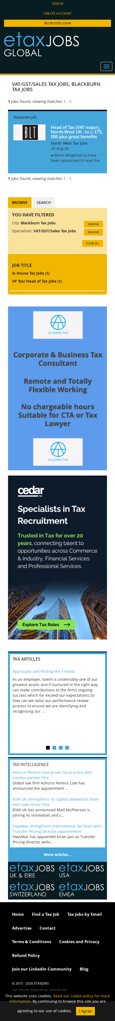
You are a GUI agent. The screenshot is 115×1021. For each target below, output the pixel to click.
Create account (58, 13)
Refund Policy (26, 955)
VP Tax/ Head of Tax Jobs (37, 281)
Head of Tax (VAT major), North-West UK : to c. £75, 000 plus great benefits (77, 132)
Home (18, 914)
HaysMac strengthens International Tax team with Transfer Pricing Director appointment (57, 828)
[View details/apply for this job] (29, 132)
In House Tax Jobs (30, 273)
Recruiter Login (57, 23)
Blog (84, 969)
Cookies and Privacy (79, 941)
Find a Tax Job (45, 914)
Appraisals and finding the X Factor (44, 671)
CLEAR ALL (92, 243)
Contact (48, 928)
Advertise (22, 928)
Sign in (57, 3)
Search (44, 202)
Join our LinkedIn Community (42, 969)
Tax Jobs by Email (84, 914)
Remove (93, 224)
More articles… (57, 854)
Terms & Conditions (31, 941)
